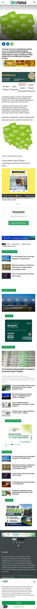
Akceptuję (18, 603)
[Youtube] (18, 546)
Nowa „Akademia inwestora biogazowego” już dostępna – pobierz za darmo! (23, 404)
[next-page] (6, 282)
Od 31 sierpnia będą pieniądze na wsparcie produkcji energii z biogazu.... (18, 370)
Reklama (9, 316)
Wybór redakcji (8, 347)
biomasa (8, 244)
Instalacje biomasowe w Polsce (9, 246)
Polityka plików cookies (19, 607)
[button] (34, 582)
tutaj (31, 198)
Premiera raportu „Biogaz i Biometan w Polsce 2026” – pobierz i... (23, 412)
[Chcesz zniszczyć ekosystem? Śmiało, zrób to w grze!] (6, 276)
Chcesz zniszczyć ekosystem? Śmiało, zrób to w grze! (23, 275)
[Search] (34, 2)
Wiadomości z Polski (16, 32)
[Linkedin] (3, 44)
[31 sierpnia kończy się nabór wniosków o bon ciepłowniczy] (6, 484)
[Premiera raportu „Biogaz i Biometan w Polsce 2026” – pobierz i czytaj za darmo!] (6, 413)
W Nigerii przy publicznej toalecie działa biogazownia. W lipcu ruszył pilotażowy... (22, 492)
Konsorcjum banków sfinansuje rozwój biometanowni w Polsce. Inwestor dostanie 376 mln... (23, 387)
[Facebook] (8, 44)
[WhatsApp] (12, 44)
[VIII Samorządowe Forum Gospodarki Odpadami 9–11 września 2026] (6, 259)
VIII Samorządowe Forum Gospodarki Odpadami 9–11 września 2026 (23, 257)
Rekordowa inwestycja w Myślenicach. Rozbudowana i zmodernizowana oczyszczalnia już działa (23, 267)
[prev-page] (3, 282)
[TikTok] (23, 543)
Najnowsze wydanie (13, 421)
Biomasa (9, 32)
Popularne (7, 452)
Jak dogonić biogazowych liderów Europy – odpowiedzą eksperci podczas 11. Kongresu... (22, 396)
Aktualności (17, 6)
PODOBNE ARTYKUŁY (9, 252)
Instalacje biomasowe (25, 244)
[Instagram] (16, 543)
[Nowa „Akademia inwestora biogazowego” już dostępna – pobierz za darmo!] (6, 405)
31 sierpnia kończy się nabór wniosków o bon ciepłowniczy (23, 483)
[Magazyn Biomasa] (18, 539)
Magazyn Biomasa (6, 6)
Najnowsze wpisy (9, 290)
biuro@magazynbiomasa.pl (22, 577)
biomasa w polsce (15, 244)
